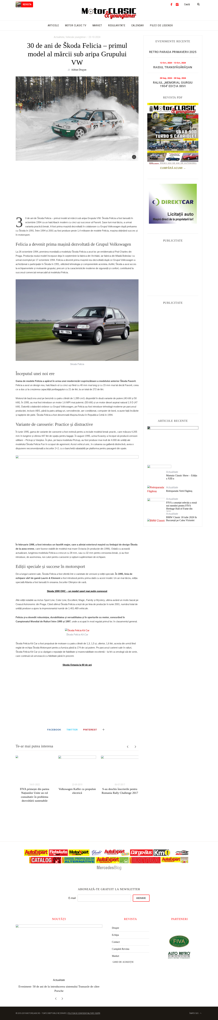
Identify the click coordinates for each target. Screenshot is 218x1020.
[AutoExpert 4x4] (175, 862)
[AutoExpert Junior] (116, 855)
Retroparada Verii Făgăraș (179, 491)
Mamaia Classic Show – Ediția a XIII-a (181, 477)
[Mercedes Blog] (109, 870)
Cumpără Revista (120, 949)
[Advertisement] (77, 190)
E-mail (72, 898)
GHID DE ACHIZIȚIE (123, 962)
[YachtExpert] (97, 855)
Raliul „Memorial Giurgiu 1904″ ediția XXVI (173, 84)
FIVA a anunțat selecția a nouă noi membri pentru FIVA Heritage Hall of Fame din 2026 (181, 507)
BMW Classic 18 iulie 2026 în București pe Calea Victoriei (181, 519)
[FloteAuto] (58, 855)
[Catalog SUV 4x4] (45, 862)
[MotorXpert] (79, 855)
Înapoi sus (194, 1009)
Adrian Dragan (78, 69)
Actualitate (59, 37)
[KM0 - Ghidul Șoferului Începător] (162, 855)
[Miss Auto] (182, 855)
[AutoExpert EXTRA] (145, 862)
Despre (115, 928)
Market (115, 956)
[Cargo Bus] (141, 855)
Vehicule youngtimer (76, 37)
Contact (116, 942)
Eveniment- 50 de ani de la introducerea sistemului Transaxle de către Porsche (173, 442)
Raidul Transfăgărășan (172, 67)
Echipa (115, 935)
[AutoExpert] (36, 855)
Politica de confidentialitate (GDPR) (84, 1009)
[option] (34, 779)
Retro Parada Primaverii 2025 (172, 52)
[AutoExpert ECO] (112, 862)
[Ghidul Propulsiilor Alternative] (78, 862)
